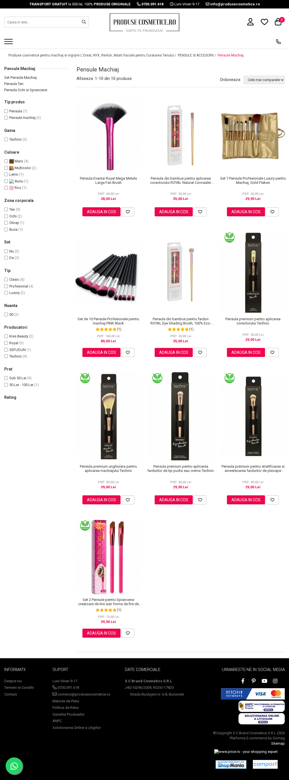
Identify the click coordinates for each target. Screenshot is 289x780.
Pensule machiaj (22, 118)
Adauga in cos (101, 212)
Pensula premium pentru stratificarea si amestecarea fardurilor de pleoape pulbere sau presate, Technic (253, 468)
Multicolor (22, 168)
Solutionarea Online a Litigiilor (76, 727)
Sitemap (278, 743)
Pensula (15, 111)
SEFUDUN (17, 350)
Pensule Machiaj (231, 55)
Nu (11, 251)
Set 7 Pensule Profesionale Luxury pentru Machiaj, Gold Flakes (253, 180)
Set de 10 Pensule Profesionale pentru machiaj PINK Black (108, 321)
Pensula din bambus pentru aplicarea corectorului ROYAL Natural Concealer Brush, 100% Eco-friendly (180, 180)
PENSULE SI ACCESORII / (197, 55)
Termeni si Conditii (19, 687)
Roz (17, 188)
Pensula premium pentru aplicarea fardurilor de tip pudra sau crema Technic (180, 468)
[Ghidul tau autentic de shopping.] (265, 764)
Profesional (18, 286)
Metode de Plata (65, 701)
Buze (13, 229)
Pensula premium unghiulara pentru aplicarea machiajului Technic (108, 468)
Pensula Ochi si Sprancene (25, 90)
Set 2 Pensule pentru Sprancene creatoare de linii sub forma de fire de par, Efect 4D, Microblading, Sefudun (108, 602)
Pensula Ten (13, 84)
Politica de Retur (65, 707)
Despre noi (13, 681)
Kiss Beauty (18, 336)
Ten (12, 209)
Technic (15, 139)
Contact (10, 694)
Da (11, 258)
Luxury (14, 293)
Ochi (13, 216)
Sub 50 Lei (17, 378)
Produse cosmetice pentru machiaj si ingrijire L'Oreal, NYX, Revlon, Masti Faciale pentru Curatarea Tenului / (92, 55)
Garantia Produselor (68, 714)
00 (11, 314)
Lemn (13, 174)
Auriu (18, 181)
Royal (13, 343)
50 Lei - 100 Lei (21, 385)
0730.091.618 (68, 687)
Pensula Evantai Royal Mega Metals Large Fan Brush (108, 180)
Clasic (14, 279)
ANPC (57, 721)
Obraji (14, 223)
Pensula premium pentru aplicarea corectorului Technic (253, 321)
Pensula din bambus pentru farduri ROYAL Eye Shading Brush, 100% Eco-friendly (180, 321)
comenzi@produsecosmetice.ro (83, 694)
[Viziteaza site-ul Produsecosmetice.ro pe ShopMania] (231, 764)
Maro (18, 161)
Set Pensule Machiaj (20, 77)
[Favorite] (127, 211)
